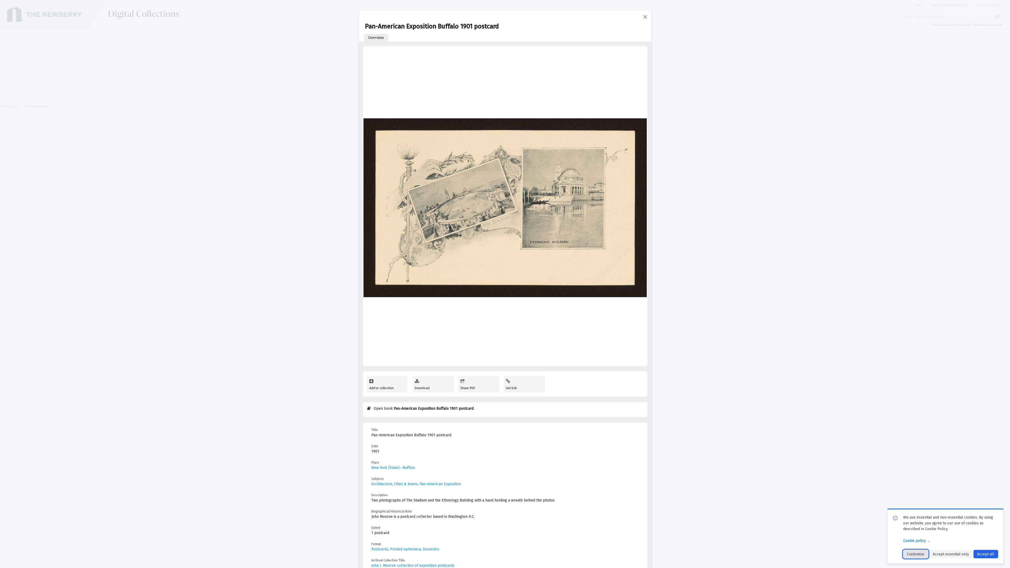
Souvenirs (431, 549)
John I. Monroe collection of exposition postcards (412, 565)
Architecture (381, 484)
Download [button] (422, 388)
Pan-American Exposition (440, 484)
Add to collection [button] (381, 388)
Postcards (379, 549)
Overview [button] (376, 38)
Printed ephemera (405, 549)
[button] (645, 17)
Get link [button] (511, 388)
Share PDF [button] (468, 388)
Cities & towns (406, 484)
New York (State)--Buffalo (393, 467)
